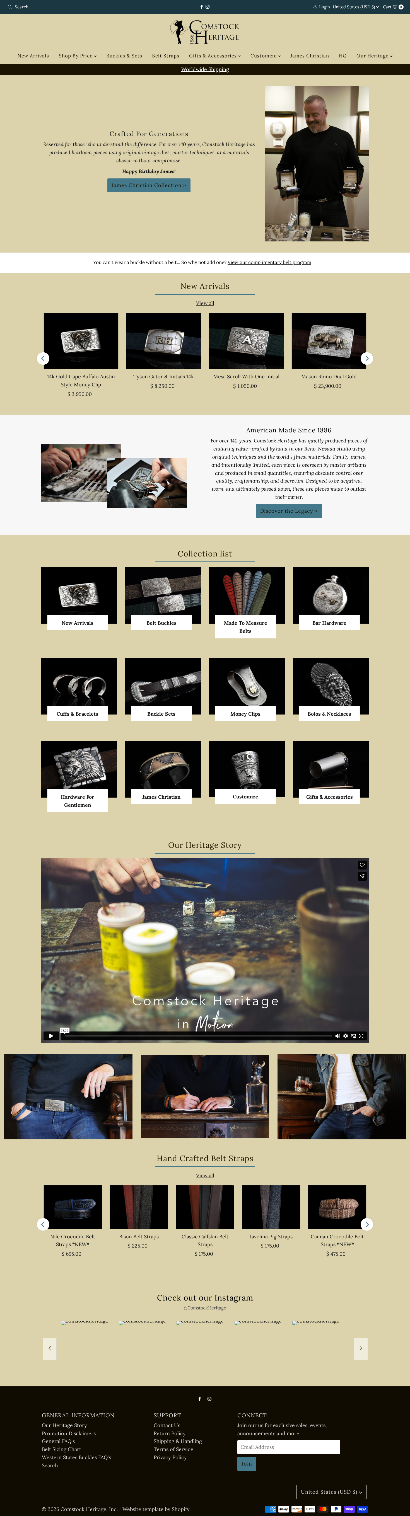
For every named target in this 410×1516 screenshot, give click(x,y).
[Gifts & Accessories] (331, 769)
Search (50, 1465)
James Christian (309, 56)
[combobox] (70, 7)
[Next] (367, 358)
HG (343, 56)
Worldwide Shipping (205, 69)
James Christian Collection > (149, 185)
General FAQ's (58, 1441)
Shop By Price (76, 56)
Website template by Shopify (156, 1509)
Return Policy (170, 1433)
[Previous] (43, 358)
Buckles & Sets (124, 56)
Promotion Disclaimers (69, 1433)
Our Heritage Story (64, 1425)
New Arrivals (33, 56)
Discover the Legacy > (289, 511)
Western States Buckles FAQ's (76, 1457)
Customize (264, 56)
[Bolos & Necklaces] (331, 686)
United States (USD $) (354, 6)
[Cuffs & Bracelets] (79, 686)
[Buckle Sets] (163, 686)
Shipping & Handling (178, 1441)
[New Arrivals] (79, 595)
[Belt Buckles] (163, 595)
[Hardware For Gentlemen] (79, 769)
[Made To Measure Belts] (247, 595)
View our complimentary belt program (269, 262)
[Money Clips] (247, 686)
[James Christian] (163, 769)
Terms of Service (173, 1449)
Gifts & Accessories (213, 56)
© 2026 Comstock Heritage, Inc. (80, 1509)
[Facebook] (202, 7)
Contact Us (167, 1425)
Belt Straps (165, 56)
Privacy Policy (170, 1457)
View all (205, 303)
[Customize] (247, 769)
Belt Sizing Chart (61, 1449)
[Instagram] (207, 7)
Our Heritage (373, 56)
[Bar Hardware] (331, 595)
